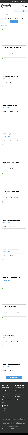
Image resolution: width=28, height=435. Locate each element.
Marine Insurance (6, 398)
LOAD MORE (14, 377)
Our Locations (18, 398)
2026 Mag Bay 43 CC (10, 105)
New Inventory (5, 387)
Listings (7, 14)
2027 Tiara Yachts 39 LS (11, 191)
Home (2, 14)
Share (14, 21)
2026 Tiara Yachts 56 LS (11, 162)
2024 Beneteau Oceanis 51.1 (12, 76)
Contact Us (17, 396)
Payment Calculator (6, 399)
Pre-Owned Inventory (7, 389)
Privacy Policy (23, 428)
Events (16, 399)
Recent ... (8, 11)
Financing (4, 396)
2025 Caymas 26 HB (9, 306)
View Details (6, 50)
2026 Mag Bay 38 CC (10, 134)
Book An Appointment (20, 387)
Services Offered (19, 389)
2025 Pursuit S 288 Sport (11, 249)
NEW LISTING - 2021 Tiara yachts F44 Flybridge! (14, 1)
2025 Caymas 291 (8, 335)
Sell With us (4, 390)
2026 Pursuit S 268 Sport (11, 364)
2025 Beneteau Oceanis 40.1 (12, 47)
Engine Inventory (19, 390)
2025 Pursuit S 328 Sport (11, 278)
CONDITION (19, 11)
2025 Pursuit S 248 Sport (11, 220)
